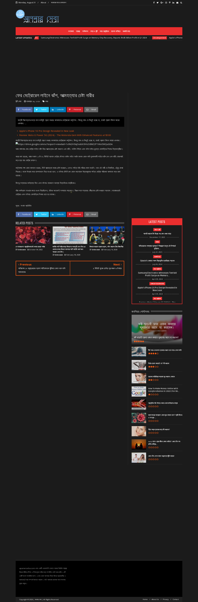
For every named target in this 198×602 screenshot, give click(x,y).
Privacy (166, 599)
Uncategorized (148, 37)
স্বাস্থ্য (78, 31)
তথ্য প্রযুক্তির (104, 31)
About (43, 2)
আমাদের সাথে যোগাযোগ (58, 2)
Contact (176, 599)
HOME (71, 31)
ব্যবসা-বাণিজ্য (115, 31)
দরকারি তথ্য (126, 31)
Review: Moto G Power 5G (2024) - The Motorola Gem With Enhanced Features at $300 (65, 135)
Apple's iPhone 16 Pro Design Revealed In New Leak (46, 130)
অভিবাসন (85, 31)
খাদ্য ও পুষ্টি (94, 31)
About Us (155, 599)
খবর (46, 101)
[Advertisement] (129, 16)
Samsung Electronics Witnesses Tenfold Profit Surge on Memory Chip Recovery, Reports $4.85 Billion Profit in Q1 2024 (83, 37)
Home (145, 599)
